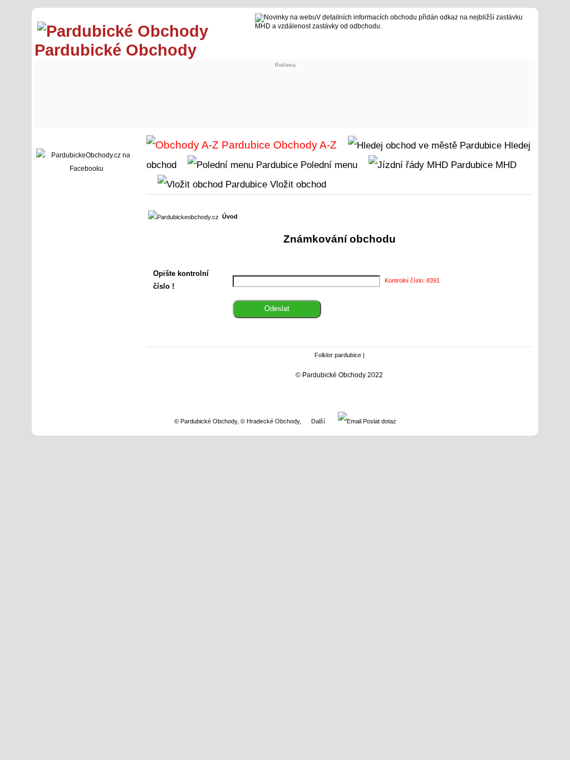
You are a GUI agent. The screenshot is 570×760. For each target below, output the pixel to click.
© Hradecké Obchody (269, 421)
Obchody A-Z (304, 145)
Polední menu (327, 164)
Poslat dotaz (378, 421)
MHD (505, 164)
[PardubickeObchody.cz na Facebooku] (86, 168)
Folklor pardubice (338, 355)
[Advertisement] (243, 93)
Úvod (230, 216)
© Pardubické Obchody (205, 421)
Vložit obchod (296, 184)
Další (318, 421)
